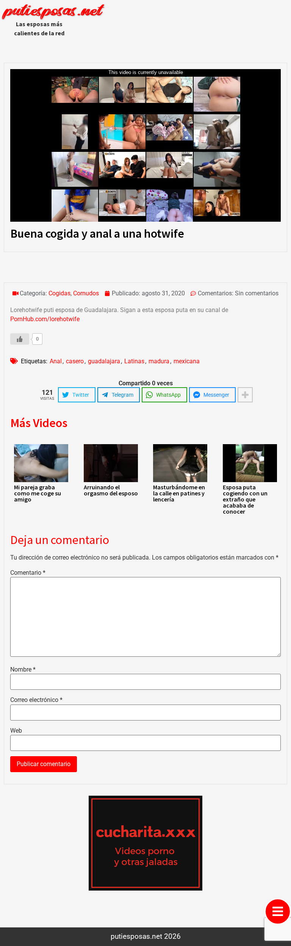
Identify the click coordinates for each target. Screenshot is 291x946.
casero (75, 361)
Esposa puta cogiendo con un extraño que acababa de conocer (245, 499)
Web (16, 731)
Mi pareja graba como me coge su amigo (37, 493)
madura (159, 361)
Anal (56, 361)
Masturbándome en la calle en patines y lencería (179, 493)
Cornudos (86, 293)
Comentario (27, 573)
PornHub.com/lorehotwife (45, 319)
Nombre (23, 670)
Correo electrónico (36, 700)
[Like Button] (19, 339)
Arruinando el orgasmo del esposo (111, 490)
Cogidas (59, 293)
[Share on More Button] (245, 394)
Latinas (134, 361)
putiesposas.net (53, 12)
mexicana (187, 361)
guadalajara (104, 361)
